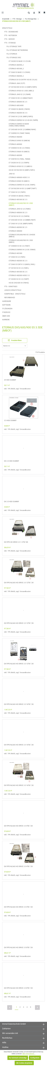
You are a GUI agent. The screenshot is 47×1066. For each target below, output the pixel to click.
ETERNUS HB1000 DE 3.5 (18, 200)
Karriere (6, 320)
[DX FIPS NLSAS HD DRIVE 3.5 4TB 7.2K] (23, 813)
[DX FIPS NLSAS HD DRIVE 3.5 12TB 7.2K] (23, 570)
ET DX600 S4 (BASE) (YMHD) (19, 109)
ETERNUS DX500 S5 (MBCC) (19, 181)
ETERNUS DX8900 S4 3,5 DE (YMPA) (22, 185)
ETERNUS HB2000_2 (16, 76)
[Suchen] (28, 12)
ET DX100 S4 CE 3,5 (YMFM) (19, 216)
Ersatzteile (7, 28)
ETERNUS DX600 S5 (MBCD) (19, 152)
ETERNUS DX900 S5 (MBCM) (19, 141)
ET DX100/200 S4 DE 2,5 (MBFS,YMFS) (23, 87)
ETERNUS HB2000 (15, 137)
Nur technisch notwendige (18, 1058)
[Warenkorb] (39, 12)
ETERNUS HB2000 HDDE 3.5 (19, 275)
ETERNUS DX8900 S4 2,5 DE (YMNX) (22, 250)
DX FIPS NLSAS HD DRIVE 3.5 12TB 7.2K (19, 583)
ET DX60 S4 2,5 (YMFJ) (17, 257)
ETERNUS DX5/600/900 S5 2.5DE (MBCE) (21, 241)
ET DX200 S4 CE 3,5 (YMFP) (19, 279)
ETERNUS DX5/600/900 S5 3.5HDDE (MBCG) (22, 236)
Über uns (6, 316)
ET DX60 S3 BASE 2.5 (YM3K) (19, 72)
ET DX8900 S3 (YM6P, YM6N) (19, 133)
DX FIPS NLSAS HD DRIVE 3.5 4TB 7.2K (18, 826)
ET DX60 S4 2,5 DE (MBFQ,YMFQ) (21, 117)
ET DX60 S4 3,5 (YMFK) (17, 192)
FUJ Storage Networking (17, 50)
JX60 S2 (12, 174)
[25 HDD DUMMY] (23, 367)
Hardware (6, 301)
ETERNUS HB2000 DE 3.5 (18, 113)
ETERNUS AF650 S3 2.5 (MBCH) (20, 166)
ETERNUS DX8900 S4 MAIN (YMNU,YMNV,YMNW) (19, 125)
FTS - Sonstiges (10, 286)
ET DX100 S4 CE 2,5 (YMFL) (19, 268)
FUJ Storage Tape (14, 46)
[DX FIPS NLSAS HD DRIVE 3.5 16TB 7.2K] (23, 691)
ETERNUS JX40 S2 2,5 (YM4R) (20, 94)
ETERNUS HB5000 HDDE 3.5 (19, 177)
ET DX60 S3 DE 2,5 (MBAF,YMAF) (21, 98)
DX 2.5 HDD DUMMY (11, 461)
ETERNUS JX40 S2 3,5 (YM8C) (20, 209)
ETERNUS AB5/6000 (16, 105)
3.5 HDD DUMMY (10, 420)
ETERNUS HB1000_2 (16, 69)
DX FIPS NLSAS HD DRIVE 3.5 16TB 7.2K (19, 704)
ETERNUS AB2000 (15, 155)
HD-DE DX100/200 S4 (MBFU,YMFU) (22, 170)
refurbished (9, 298)
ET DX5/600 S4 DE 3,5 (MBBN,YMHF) (22, 220)
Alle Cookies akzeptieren (24, 1063)
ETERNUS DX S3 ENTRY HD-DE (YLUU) (23, 80)
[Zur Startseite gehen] (23, 6)
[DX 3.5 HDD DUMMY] (23, 489)
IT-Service (6, 312)
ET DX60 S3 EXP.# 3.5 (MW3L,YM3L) (22, 264)
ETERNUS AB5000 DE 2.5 (18, 102)
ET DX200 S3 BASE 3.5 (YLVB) (20, 61)
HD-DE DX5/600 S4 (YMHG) (19, 283)
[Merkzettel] (44, 12)
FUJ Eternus (12, 54)
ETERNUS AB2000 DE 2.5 (18, 227)
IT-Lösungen (7, 309)
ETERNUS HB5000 (15, 231)
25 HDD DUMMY (10, 380)
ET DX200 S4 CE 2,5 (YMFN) (19, 163)
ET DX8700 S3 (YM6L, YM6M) (19, 159)
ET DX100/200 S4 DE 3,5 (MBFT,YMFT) (23, 188)
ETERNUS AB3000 (15, 144)
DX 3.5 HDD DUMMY (11, 502)
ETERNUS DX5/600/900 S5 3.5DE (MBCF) (21, 204)
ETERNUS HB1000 (15, 253)
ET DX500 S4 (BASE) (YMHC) (19, 196)
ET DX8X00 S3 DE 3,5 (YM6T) (19, 246)
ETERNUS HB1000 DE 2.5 (18, 272)
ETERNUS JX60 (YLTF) (17, 83)
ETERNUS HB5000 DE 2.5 (18, 213)
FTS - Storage (10, 43)
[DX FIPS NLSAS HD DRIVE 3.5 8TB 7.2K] (23, 934)
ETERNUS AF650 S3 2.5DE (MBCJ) (21, 91)
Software (6, 305)
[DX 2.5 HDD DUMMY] (23, 448)
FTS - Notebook (10, 35)
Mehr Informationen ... (28, 1054)
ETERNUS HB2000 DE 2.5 (18, 261)
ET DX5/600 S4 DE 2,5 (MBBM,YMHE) (22, 130)
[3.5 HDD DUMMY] (23, 407)
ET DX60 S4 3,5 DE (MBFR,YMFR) (21, 224)
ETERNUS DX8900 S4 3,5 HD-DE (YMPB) (23, 120)
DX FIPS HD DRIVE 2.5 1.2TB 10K (16, 542)
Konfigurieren (34, 1058)
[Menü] (2, 12)
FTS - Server (9, 39)
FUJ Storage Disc (14, 58)
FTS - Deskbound (11, 32)
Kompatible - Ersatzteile (14, 294)
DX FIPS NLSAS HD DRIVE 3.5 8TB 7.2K (18, 947)
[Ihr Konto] (34, 12)
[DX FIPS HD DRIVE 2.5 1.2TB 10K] (23, 529)
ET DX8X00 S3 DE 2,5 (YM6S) (19, 148)
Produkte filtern (16, 340)
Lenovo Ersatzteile (12, 290)
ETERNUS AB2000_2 (16, 65)
